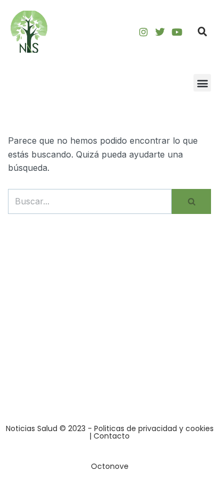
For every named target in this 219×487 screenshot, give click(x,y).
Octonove (110, 466)
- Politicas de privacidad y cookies (151, 428)
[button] (202, 31)
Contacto (112, 436)
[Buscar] (191, 201)
